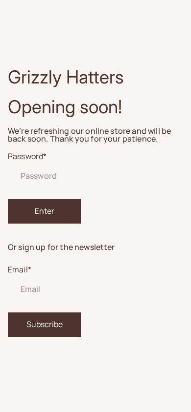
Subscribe (44, 324)
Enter (44, 211)
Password (27, 156)
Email (19, 269)
